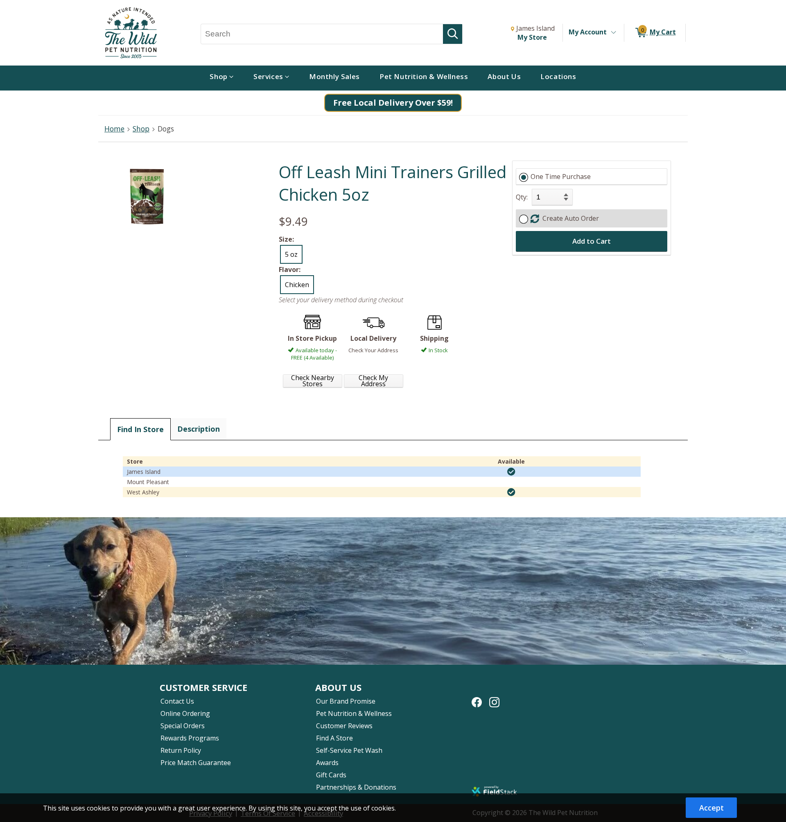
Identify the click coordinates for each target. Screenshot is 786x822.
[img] (511, 472)
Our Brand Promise (345, 701)
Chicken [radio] (297, 284)
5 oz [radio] (291, 254)
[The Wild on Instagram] (494, 698)
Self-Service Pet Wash (349, 750)
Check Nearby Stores (312, 380)
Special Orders (182, 725)
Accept (711, 808)
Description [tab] (198, 429)
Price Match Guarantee (195, 762)
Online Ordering (185, 713)
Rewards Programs (189, 738)
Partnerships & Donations (356, 787)
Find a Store (334, 738)
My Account (588, 31)
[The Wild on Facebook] (477, 698)
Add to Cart (591, 241)
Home (114, 129)
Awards (327, 762)
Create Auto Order (569, 218)
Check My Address (373, 380)
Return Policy (180, 750)
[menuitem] (222, 78)
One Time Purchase (561, 176)
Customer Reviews (344, 725)
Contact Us (177, 701)
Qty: (522, 197)
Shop (141, 129)
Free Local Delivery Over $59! (393, 102)
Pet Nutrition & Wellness (354, 713)
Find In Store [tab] (140, 429)
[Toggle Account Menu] (613, 33)
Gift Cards (331, 774)
